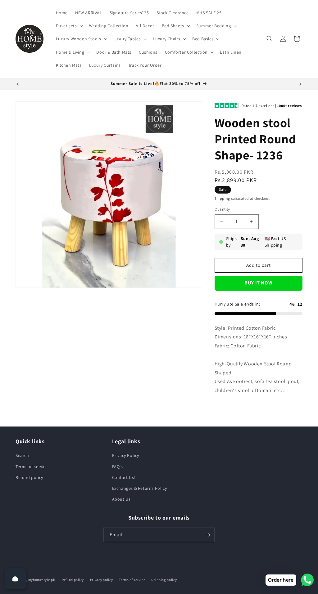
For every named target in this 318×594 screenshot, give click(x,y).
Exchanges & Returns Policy (139, 488)
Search (22, 455)
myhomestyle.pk (41, 580)
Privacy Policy (125, 455)
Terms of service (32, 466)
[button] (68, 25)
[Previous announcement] (18, 84)
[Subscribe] (208, 535)
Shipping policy (164, 580)
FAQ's (117, 466)
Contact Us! (124, 477)
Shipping (222, 198)
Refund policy (29, 477)
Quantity (222, 209)
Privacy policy (101, 580)
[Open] (15, 578)
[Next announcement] (300, 84)
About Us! (122, 499)
